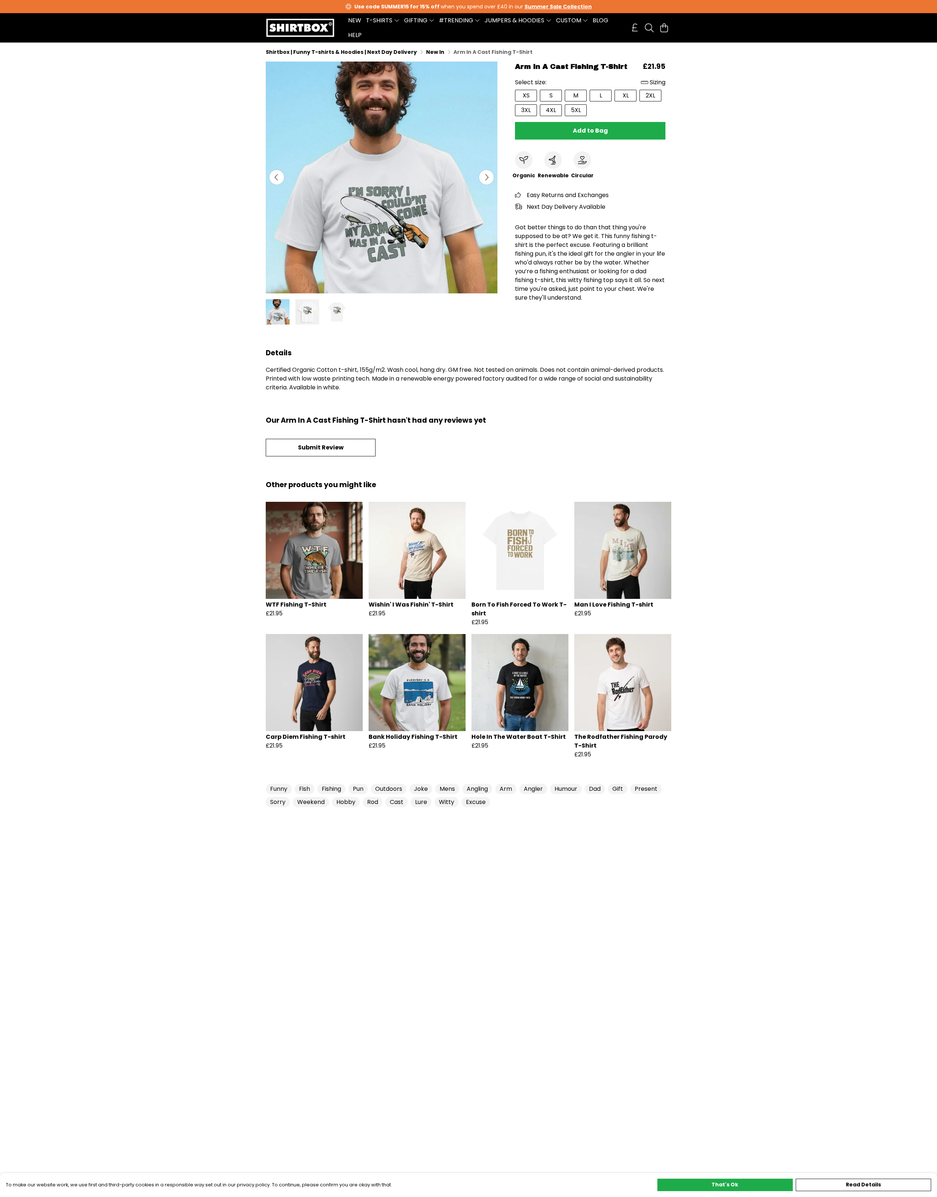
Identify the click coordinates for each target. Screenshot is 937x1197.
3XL (526, 110)
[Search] (649, 28)
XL (626, 95)
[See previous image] (276, 177)
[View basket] (664, 28)
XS (526, 95)
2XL (650, 95)
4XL (551, 110)
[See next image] (486, 177)
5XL (576, 110)
